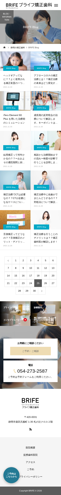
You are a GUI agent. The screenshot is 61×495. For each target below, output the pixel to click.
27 (53, 283)
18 (38, 275)
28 (19, 290)
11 (38, 268)
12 (45, 268)
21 (8, 283)
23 (23, 283)
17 (30, 275)
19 (45, 275)
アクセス (30, 462)
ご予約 (30, 469)
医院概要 (30, 447)
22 (15, 283)
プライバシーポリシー (30, 476)
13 (53, 268)
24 (30, 283)
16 (23, 275)
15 (15, 275)
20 (53, 275)
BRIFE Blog (10, 68)
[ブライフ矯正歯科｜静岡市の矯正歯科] (30, 403)
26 (45, 283)
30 (34, 290)
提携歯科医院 (30, 454)
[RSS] (30, 429)
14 (8, 275)
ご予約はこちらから (11, 475)
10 (30, 268)
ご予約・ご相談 (30, 351)
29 (27, 290)
